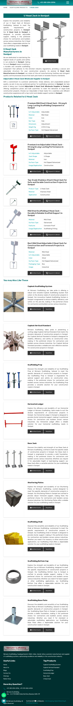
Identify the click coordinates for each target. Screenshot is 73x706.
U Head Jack (47, 679)
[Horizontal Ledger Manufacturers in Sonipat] (14, 419)
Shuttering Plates (36, 483)
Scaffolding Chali (35, 522)
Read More (49, 309)
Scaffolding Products (18, 7)
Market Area (7, 679)
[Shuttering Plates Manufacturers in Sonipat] (14, 498)
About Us (6, 667)
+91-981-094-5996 (47, 2)
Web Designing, (49, 701)
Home (5, 7)
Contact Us (6, 673)
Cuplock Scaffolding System (40, 286)
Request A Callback (54, 136)
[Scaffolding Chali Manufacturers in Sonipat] (14, 537)
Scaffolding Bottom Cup (38, 561)
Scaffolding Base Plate (37, 600)
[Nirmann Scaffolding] (19, 2)
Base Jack (32, 443)
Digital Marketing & (60, 701)
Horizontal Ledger (36, 404)
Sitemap (6, 676)
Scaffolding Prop (35, 365)
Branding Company (32, 703)
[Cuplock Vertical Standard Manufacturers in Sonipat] (14, 341)
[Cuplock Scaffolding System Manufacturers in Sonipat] (14, 302)
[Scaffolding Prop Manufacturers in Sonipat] (14, 380)
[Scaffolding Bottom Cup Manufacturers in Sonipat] (14, 576)
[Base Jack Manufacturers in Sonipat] (14, 459)
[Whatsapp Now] (3, 695)
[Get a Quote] (3, 700)
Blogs (5, 670)
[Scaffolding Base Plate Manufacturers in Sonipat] (14, 616)
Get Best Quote (36, 136)
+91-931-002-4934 (26, 688)
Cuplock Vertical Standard (39, 326)
